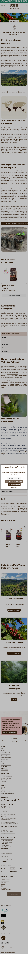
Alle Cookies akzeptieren (14, 484)
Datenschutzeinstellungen (14, 478)
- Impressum (14, 487)
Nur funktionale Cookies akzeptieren (14, 481)
